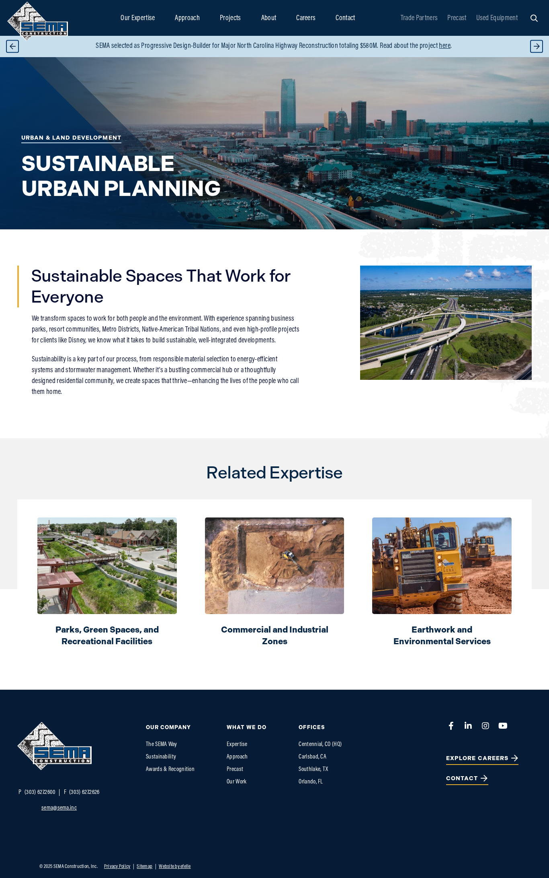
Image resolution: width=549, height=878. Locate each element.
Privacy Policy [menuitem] (117, 866)
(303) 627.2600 (36, 792)
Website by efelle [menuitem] (175, 866)
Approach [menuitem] (187, 18)
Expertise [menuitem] (237, 745)
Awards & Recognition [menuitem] (170, 770)
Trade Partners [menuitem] (419, 18)
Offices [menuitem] (312, 727)
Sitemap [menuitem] (144, 866)
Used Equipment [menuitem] (497, 18)
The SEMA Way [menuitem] (161, 745)
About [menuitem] (269, 18)
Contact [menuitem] (345, 18)
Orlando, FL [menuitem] (311, 782)
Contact (462, 778)
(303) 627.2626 (82, 792)
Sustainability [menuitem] (161, 757)
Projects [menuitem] (230, 18)
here (444, 46)
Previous (12, 46)
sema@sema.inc (59, 808)
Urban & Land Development (71, 137)
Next (536, 46)
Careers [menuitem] (305, 18)
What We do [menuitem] (246, 727)
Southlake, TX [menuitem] (313, 770)
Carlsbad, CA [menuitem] (312, 757)
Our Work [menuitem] (236, 782)
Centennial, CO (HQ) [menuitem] (320, 745)
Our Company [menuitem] (168, 727)
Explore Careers (477, 758)
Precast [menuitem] (456, 18)
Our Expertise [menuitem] (138, 18)
